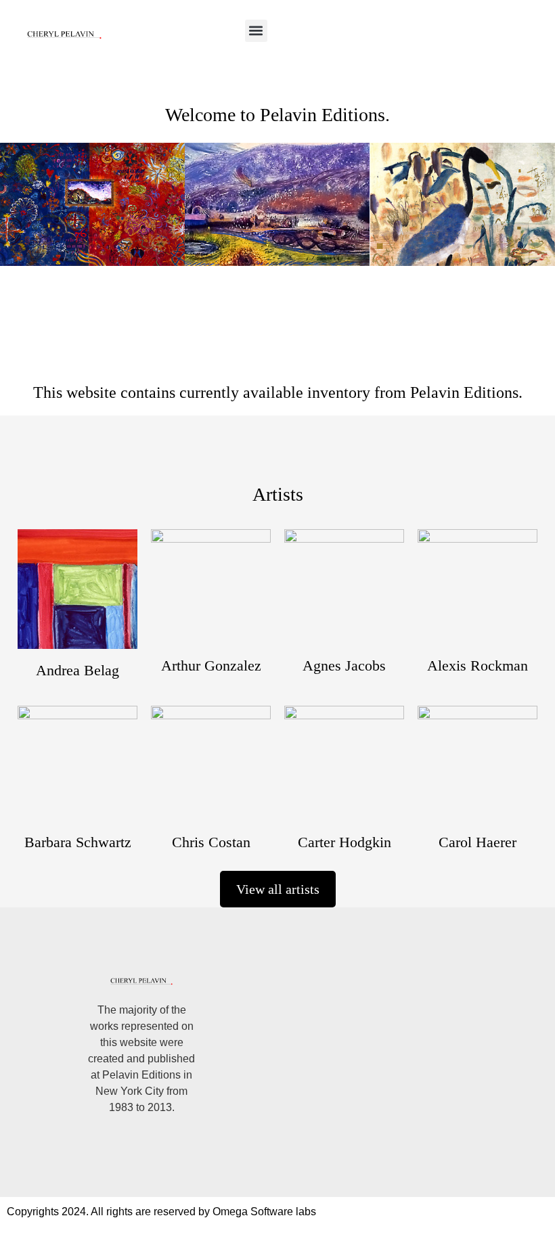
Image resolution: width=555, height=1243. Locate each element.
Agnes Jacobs (344, 665)
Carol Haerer (477, 842)
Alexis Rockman (477, 665)
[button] (256, 31)
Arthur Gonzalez (211, 665)
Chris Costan (211, 842)
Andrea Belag (77, 670)
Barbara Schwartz (77, 842)
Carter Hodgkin (344, 842)
